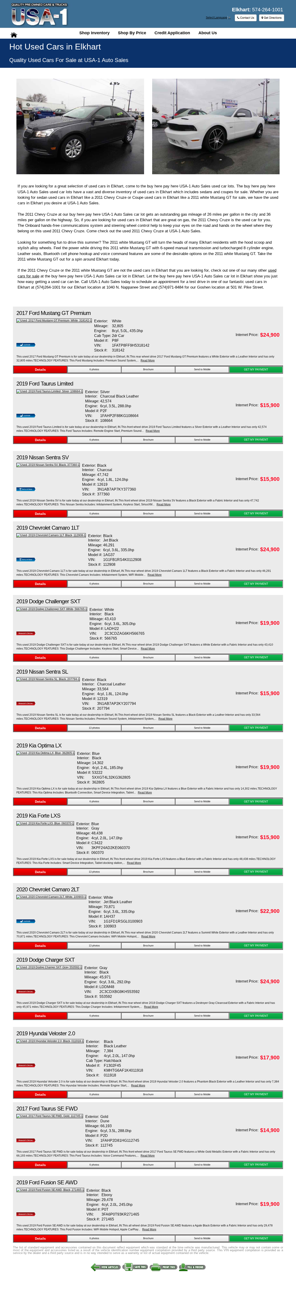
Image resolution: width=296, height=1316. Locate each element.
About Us (207, 33)
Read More (148, 360)
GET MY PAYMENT (256, 369)
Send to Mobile (202, 369)
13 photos (94, 727)
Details (40, 369)
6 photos (94, 369)
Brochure (148, 369)
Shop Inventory (94, 33)
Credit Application (172, 33)
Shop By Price (132, 33)
